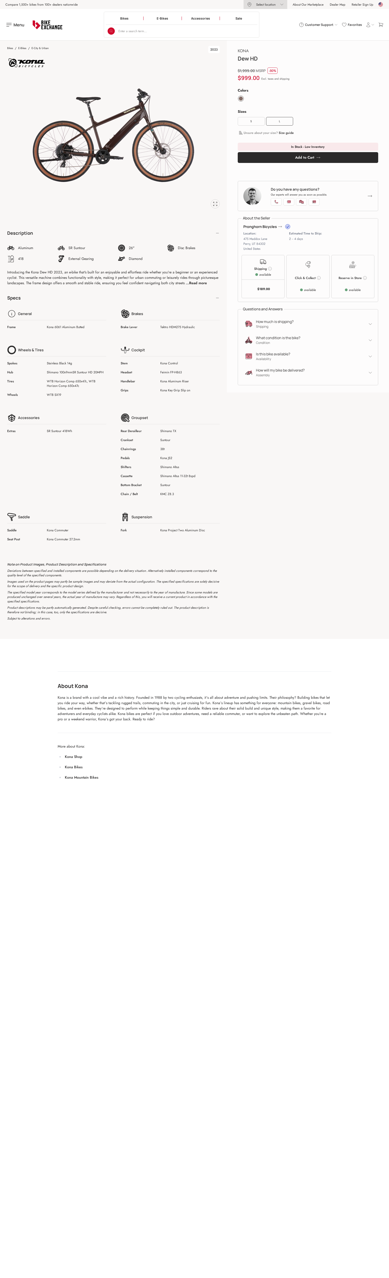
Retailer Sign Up (362, 4)
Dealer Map (337, 4)
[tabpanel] (113, 135)
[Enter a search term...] (111, 31)
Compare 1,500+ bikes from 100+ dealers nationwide (41, 4)
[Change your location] (381, 4)
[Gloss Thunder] (241, 98)
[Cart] (381, 24)
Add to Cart (304, 157)
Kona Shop (73, 756)
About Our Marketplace (308, 4)
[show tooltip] (287, 226)
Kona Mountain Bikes (81, 777)
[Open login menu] (370, 24)
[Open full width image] (215, 203)
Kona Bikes (74, 767)
